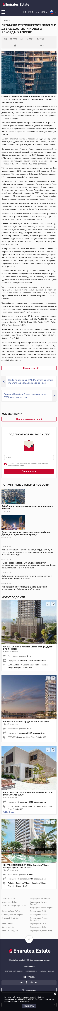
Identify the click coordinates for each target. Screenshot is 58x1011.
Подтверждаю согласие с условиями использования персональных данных (28, 464)
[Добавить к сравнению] (48, 604)
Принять (29, 1006)
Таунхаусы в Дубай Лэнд (41, 931)
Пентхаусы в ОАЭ (38, 911)
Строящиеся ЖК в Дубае (12, 914)
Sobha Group (8, 812)
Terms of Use (29, 967)
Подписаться (29, 471)
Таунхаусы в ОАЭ (38, 924)
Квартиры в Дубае (9, 902)
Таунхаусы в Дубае (38, 927)
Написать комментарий (29, 419)
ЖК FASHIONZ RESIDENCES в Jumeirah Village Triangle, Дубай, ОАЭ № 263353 (26, 866)
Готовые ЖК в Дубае (10, 918)
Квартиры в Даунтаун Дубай (13, 905)
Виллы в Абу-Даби (9, 931)
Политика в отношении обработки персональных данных (29, 971)
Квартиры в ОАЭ (8, 898)
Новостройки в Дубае (10, 911)
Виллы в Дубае (8, 927)
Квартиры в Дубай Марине (42, 907)
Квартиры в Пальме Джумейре (38, 903)
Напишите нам (30, 990)
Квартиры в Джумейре (40, 898)
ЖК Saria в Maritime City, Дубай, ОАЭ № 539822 (26, 721)
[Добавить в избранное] (53, 604)
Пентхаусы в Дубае (38, 914)
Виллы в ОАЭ (7, 924)
